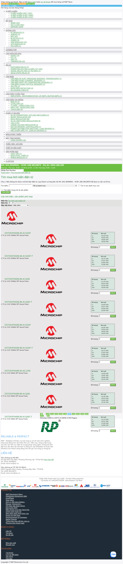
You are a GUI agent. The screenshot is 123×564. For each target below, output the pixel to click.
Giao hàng (10, 500)
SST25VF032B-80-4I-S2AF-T (19, 348)
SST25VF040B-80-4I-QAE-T (18, 416)
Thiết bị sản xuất (14, 148)
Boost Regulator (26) (21, 117)
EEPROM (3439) (17, 27)
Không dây (11, 30)
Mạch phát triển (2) (20, 155)
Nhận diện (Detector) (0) (22, 88)
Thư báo (9, 558)
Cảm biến (10, 77)
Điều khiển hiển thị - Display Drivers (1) (29, 130)
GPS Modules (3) (18, 44)
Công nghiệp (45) (18, 140)
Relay (8, 65)
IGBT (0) (14, 59)
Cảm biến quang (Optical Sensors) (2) (28, 84)
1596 (65, 414)
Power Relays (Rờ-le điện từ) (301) (27, 69)
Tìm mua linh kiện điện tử (20, 173)
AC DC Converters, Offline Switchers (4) (30, 115)
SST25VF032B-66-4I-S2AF (18, 233)
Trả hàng (9, 533)
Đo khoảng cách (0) (20, 90)
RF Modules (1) (17, 32)
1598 (74, 414)
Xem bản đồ (48, 460)
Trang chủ (5, 4)
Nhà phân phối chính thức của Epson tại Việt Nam (17, 514)
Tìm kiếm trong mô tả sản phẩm (16, 190)
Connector (11, 50)
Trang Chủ (5, 173)
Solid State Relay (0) (20, 73)
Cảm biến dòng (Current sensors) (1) (28, 80)
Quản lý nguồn (13, 113)
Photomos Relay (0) (20, 67)
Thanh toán (30, 4)
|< (40, 414)
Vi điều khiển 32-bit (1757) (22, 17)
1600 (82, 414)
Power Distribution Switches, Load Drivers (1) (32, 129)
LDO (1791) (15, 123)
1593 (52, 414)
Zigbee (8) (15, 40)
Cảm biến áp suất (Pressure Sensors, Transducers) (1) (36, 79)
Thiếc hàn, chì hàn (14, 144)
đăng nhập (32, 2)
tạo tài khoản (46, 2)
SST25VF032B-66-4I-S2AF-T (19, 256)
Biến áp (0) (15, 102)
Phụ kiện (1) (16, 46)
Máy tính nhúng (13, 138)
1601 (87, 414)
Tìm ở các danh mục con (89, 186)
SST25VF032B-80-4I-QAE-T (18, 302)
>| (49, 416)
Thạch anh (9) (17, 109)
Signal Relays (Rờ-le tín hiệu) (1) (26, 71)
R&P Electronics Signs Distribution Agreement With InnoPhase (16, 496)
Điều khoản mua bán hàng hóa (17, 510)
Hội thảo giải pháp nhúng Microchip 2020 (15, 507)
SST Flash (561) (17, 25)
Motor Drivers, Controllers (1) (26, 127)
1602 (42, 416)
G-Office (10, 161)
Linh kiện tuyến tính (15, 94)
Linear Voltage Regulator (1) (24, 125)
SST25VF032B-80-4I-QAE (17, 279)
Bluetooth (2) (17, 38)
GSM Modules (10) (19, 42)
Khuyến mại (10, 545)
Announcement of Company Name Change (16, 518)
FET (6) (13, 57)
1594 (56, 414)
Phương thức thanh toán (15, 523)
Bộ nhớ (9, 21)
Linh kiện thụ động (14, 100)
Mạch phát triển (13, 134)
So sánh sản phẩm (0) (16, 201)
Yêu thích (9, 557)
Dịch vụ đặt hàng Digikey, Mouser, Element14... (15, 503)
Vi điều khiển (11, 11)
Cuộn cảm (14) (17, 104)
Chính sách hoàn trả (13, 512)
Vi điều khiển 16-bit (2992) (22, 15)
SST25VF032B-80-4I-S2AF (18, 325)
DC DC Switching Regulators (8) (25, 121)
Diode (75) (15, 55)
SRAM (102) (15, 23)
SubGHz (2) (15, 34)
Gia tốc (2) (15, 86)
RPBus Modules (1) (19, 157)
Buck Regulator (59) (20, 119)
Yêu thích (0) (13, 4)
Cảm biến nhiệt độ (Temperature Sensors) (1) (31, 82)
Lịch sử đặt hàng (12, 555)
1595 (61, 414)
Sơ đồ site (9, 535)
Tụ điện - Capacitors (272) (22, 105)
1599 (78, 414)
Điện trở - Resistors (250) (22, 107)
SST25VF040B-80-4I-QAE (17, 394)
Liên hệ (8, 531)
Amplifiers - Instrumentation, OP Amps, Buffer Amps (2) (36, 96)
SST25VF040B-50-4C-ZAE (18, 371)
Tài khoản (22, 4)
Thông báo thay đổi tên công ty (17, 521)
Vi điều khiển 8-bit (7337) (21, 13)
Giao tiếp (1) (16, 154)
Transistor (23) (18, 61)
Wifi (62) (14, 36)
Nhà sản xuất (11, 543)
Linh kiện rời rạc (14, 54)
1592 (48, 414)
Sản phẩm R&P (12, 152)
